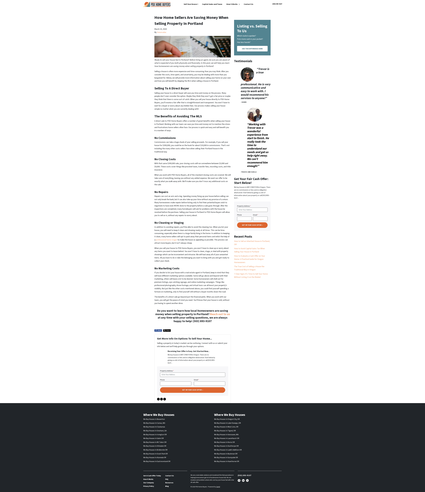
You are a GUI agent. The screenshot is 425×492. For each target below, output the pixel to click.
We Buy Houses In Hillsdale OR (154, 446)
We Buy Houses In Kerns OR (224, 442)
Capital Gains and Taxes (212, 4)
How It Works (232, 4)
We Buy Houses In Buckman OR (225, 454)
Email (196, 380)
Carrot (218, 487)
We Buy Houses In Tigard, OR (225, 430)
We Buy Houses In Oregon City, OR (227, 419)
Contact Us (248, 4)
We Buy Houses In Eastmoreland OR (156, 461)
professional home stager (166, 239)
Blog (167, 486)
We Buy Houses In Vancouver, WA (226, 434)
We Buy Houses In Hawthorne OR (226, 461)
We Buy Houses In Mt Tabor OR (154, 442)
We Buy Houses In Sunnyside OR (226, 457)
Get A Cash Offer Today (152, 475)
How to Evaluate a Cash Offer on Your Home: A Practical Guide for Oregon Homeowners (249, 259)
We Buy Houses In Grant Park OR (155, 454)
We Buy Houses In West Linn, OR (226, 427)
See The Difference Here (252, 48)
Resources (169, 482)
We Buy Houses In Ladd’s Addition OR (228, 450)
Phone (162, 380)
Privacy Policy (148, 486)
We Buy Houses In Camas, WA (154, 423)
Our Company (148, 482)
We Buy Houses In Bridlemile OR (155, 450)
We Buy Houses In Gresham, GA (155, 430)
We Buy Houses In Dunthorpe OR (226, 446)
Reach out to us (220, 314)
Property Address (167, 371)
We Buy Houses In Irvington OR (155, 434)
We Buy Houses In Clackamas (154, 427)
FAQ (166, 479)
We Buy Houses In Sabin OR (153, 438)
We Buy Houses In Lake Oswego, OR (227, 423)
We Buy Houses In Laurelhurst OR (226, 438)
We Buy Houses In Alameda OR (154, 457)
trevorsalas (161, 32)
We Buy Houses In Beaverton (154, 419)
